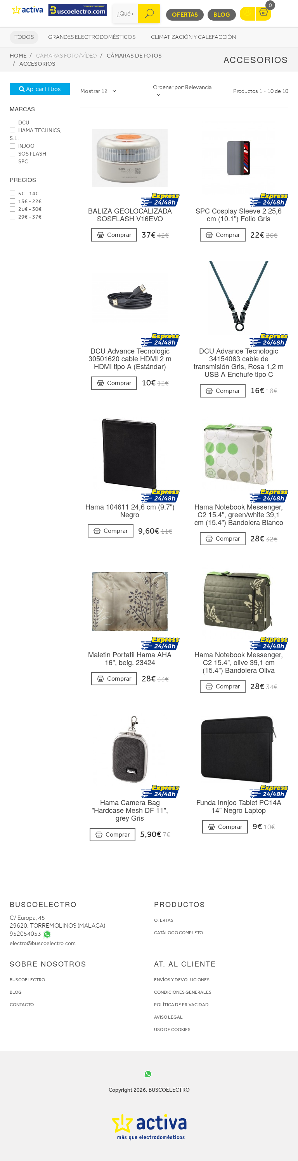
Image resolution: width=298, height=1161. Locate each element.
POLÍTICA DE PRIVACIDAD (181, 1004)
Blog (221, 14)
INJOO (26, 146)
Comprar (119, 234)
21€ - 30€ (29, 209)
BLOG (16, 992)
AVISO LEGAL (168, 1017)
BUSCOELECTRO (27, 979)
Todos (24, 37)
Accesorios (37, 63)
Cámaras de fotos (134, 55)
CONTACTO (22, 1004)
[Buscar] (149, 13)
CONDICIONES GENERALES (182, 992)
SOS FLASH (31, 154)
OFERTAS (163, 920)
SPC (22, 161)
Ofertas (185, 14)
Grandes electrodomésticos (91, 37)
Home (18, 55)
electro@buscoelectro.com (43, 943)
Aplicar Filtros (43, 89)
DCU (23, 122)
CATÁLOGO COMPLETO (178, 932)
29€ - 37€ (29, 217)
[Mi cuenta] (247, 14)
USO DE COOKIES (172, 1029)
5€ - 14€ (27, 193)
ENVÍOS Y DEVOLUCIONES (182, 979)
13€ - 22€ (29, 201)
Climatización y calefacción (193, 37)
